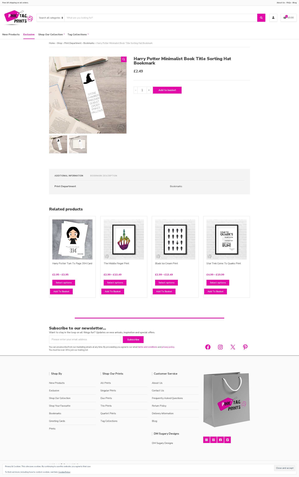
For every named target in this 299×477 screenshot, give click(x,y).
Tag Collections (77, 34)
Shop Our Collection (50, 34)
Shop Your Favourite (59, 406)
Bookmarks (88, 43)
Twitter (227, 440)
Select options (64, 282)
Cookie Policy (64, 472)
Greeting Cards (57, 421)
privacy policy (168, 347)
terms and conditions (147, 347)
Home (52, 43)
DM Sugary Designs (162, 443)
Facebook (220, 440)
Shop (59, 43)
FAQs (289, 3)
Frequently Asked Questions (167, 398)
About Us (281, 3)
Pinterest (213, 440)
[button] (124, 59)
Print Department (72, 43)
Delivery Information (162, 413)
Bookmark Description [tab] (103, 175)
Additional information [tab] (69, 175)
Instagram (206, 440)
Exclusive (29, 34)
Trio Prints (106, 406)
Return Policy (159, 406)
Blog (295, 3)
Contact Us (158, 390)
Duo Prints (106, 398)
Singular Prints (108, 390)
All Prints (105, 383)
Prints (52, 428)
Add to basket (167, 90)
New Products (11, 34)
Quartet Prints (108, 413)
